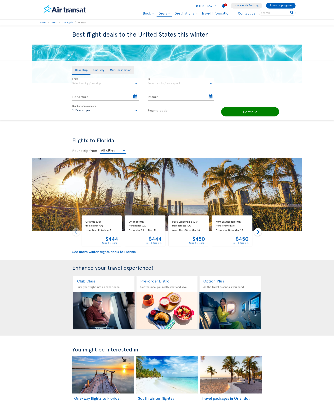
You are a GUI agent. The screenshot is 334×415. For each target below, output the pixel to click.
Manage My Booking (246, 5)
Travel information (215, 13)
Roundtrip (80, 150)
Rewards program (281, 5)
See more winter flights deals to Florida (104, 251)
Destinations (184, 13)
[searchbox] (277, 13)
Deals (162, 13)
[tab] (81, 70)
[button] (250, 111)
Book (146, 13)
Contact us (246, 13)
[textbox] (105, 82)
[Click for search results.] (292, 13)
